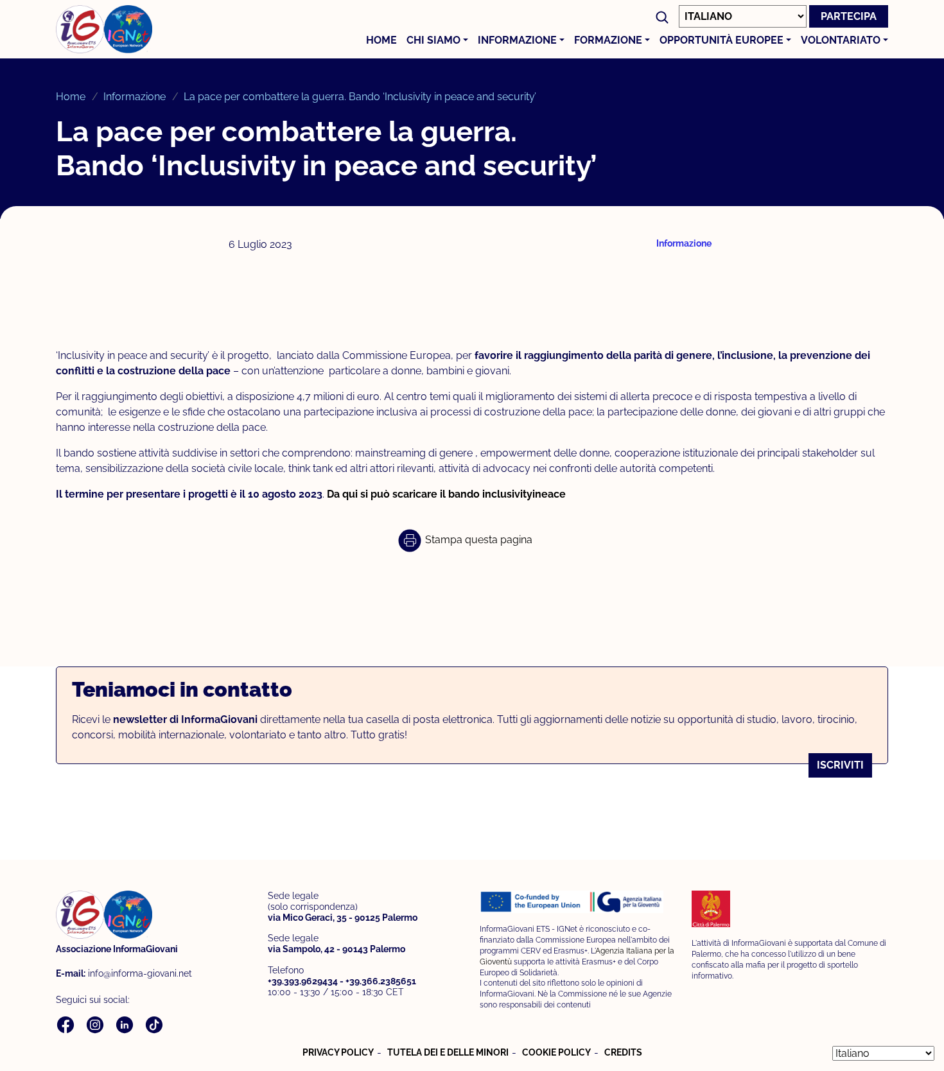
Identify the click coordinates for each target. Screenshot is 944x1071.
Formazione (608, 40)
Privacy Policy (338, 1052)
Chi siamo (433, 40)
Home (381, 40)
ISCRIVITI (840, 765)
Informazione (517, 40)
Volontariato (840, 40)
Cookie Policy (556, 1052)
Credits (623, 1052)
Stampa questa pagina (477, 540)
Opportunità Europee (721, 40)
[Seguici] (67, 1024)
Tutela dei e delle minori (448, 1052)
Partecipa (849, 16)
